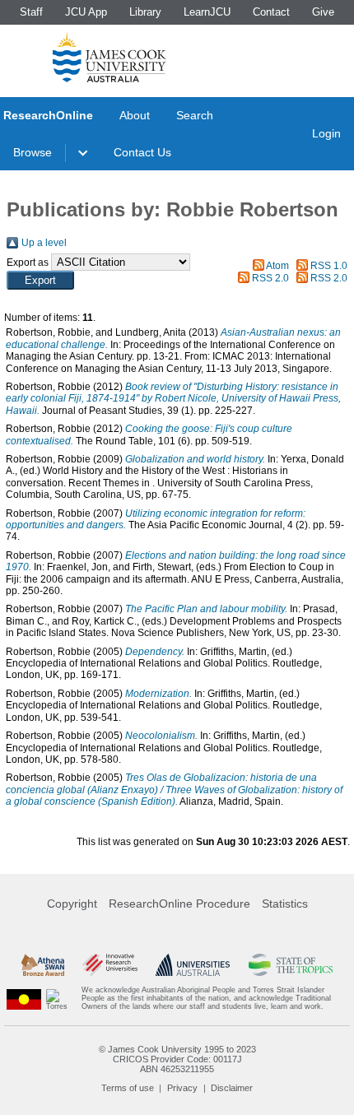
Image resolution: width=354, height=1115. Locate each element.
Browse (32, 152)
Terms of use (127, 1088)
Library (145, 12)
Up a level (44, 243)
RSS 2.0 (270, 278)
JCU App (86, 12)
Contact (271, 12)
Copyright (72, 903)
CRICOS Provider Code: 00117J (177, 1059)
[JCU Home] (109, 56)
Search (194, 115)
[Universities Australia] (193, 965)
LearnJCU (207, 12)
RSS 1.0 (328, 266)
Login (326, 133)
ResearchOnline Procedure (179, 903)
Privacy (182, 1088)
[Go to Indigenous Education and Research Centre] (24, 998)
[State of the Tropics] (291, 965)
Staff (31, 12)
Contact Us (142, 152)
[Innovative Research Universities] (109, 965)
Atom (277, 266)
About (134, 115)
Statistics (285, 903)
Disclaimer (232, 1088)
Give (323, 12)
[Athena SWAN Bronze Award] (42, 965)
